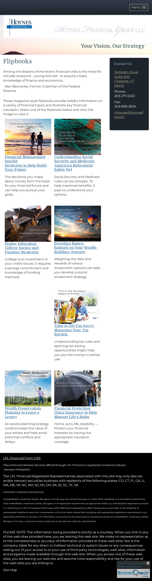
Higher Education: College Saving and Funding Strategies (22, 248)
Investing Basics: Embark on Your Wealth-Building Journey (76, 248)
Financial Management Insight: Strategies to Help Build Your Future (26, 163)
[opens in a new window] (28, 137)
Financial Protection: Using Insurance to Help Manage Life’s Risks (75, 412)
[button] (138, 7)
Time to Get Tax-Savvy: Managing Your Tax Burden (74, 330)
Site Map (10, 570)
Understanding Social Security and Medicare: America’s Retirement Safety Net (74, 163)
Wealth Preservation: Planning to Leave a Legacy (23, 412)
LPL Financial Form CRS (22, 458)
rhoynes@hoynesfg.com (128, 115)
